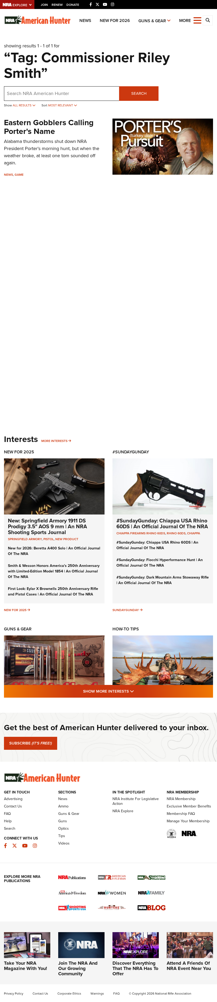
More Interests (54, 441)
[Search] (208, 20)
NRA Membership (181, 799)
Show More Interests (137, 691)
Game (19, 174)
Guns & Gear (152, 21)
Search (139, 93)
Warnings (97, 993)
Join (44, 4)
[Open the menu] (197, 20)
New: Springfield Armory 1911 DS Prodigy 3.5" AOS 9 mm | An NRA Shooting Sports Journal (47, 526)
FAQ (7, 813)
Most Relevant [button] (61, 105)
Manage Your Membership (188, 821)
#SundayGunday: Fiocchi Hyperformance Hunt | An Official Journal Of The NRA (159, 562)
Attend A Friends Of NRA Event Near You (189, 966)
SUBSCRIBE (30, 743)
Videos (64, 843)
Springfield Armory (25, 539)
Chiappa (193, 533)
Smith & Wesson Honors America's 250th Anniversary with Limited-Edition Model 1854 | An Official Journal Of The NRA (54, 571)
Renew (57, 4)
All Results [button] (22, 105)
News (85, 20)
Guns (62, 821)
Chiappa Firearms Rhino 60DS (140, 533)
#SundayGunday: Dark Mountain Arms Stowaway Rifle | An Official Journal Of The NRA (162, 580)
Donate (72, 4)
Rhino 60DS (176, 533)
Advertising (13, 799)
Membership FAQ (181, 813)
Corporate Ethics (69, 993)
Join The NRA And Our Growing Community (78, 968)
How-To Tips (125, 629)
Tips (61, 836)
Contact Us (13, 806)
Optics (63, 828)
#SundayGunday (130, 452)
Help (8, 821)
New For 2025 (19, 452)
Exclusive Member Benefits (189, 806)
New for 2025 (15, 610)
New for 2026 (115, 20)
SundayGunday (125, 610)
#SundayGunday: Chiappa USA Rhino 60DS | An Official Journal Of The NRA (162, 523)
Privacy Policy (13, 993)
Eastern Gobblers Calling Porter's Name (49, 127)
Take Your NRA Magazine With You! (25, 966)
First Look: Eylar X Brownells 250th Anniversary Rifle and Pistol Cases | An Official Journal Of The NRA (53, 591)
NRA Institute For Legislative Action (135, 801)
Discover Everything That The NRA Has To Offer (135, 968)
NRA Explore (122, 811)
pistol (48, 539)
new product (66, 539)
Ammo (63, 806)
